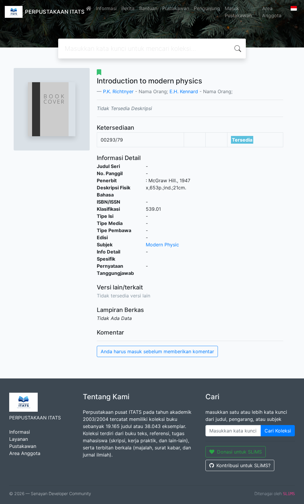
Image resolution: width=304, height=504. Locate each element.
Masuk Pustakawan (238, 11)
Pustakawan (175, 8)
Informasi (106, 8)
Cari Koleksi (278, 431)
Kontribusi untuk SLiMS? (243, 465)
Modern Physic (162, 245)
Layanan (18, 439)
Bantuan (148, 8)
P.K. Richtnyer (118, 91)
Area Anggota (271, 11)
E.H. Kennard (184, 91)
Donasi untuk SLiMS (239, 452)
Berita (127, 8)
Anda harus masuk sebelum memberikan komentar (157, 351)
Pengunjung (207, 8)
